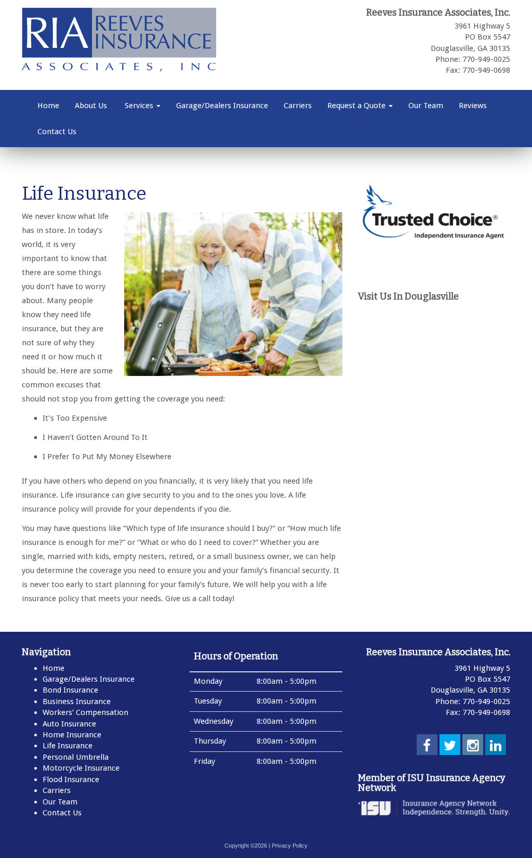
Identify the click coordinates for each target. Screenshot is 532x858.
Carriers (298, 105)
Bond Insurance (70, 690)
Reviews (473, 105)
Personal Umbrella (76, 757)
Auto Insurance (69, 724)
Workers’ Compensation (85, 712)
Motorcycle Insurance (81, 768)
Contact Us (56, 131)
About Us (91, 105)
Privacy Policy (290, 845)
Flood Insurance (71, 779)
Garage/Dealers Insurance (222, 105)
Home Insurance (72, 734)
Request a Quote (357, 105)
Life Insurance (67, 745)
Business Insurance (77, 701)
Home (48, 105)
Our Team (425, 105)
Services (139, 105)
